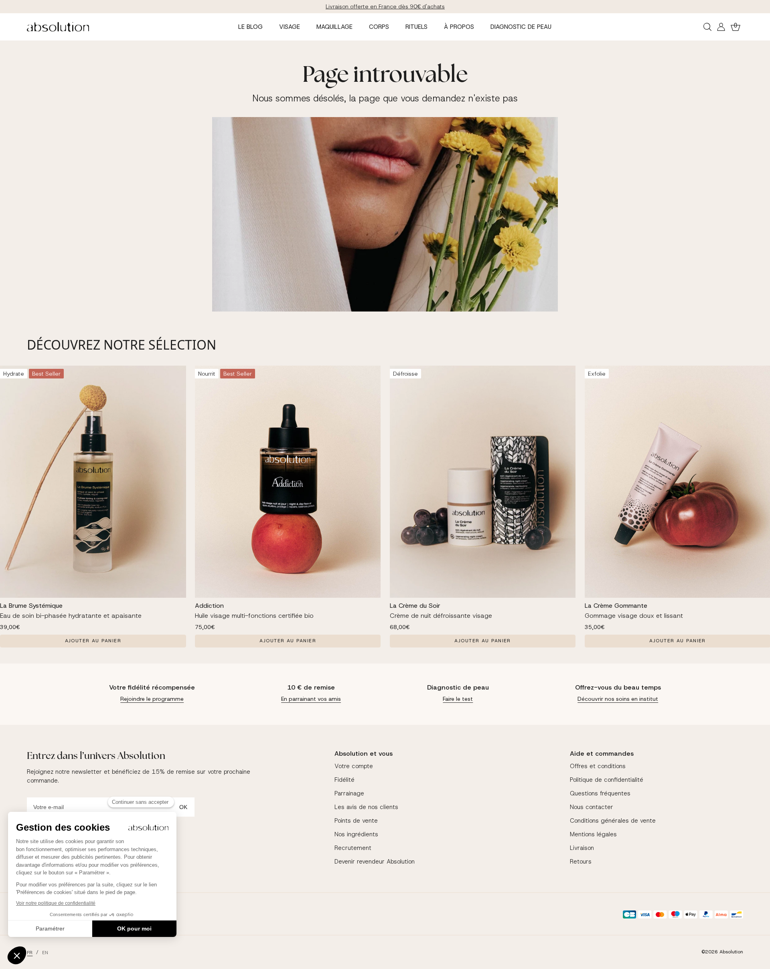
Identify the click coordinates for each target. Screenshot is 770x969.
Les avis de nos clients (366, 807)
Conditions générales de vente (613, 821)
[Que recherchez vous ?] (707, 27)
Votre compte (353, 766)
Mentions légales (593, 834)
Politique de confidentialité (606, 780)
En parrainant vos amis (311, 698)
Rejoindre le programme (152, 698)
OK (183, 807)
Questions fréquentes (600, 793)
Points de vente (356, 821)
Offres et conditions (598, 766)
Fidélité (344, 780)
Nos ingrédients (356, 834)
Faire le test (458, 698)
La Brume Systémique (31, 605)
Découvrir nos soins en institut (618, 698)
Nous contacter (591, 807)
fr (29, 952)
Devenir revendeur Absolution (374, 862)
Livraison (582, 848)
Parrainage (349, 793)
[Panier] (735, 27)
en (45, 952)
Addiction (209, 605)
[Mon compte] (721, 27)
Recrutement (352, 848)
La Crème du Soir (415, 605)
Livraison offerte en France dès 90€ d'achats (385, 6)
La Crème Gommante (616, 605)
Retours (581, 862)
